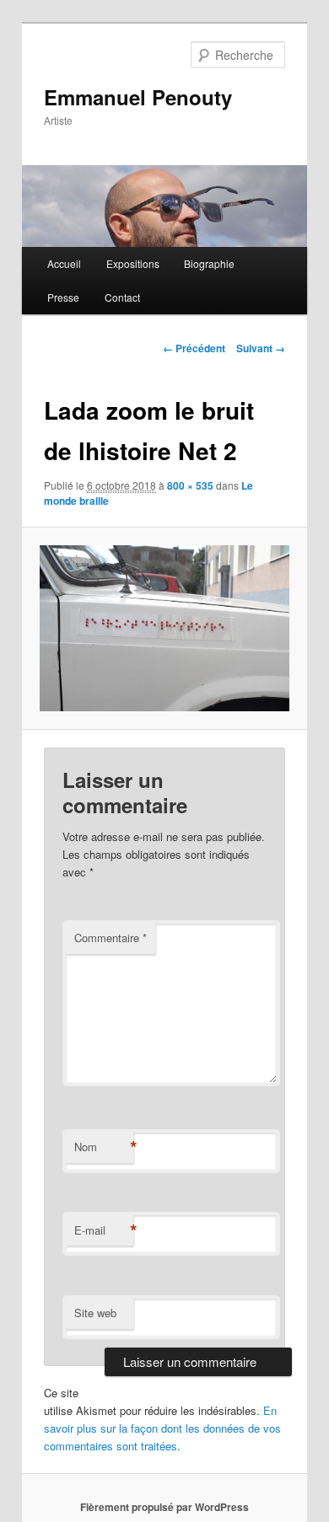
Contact (122, 297)
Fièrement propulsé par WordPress (164, 1506)
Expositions (132, 263)
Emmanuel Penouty (138, 97)
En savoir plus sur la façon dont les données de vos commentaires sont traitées (162, 1428)
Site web (95, 1313)
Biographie (209, 263)
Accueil (64, 263)
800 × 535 (190, 485)
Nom (103, 1146)
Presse (63, 297)
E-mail (103, 1230)
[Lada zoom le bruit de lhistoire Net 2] (164, 628)
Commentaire (110, 938)
